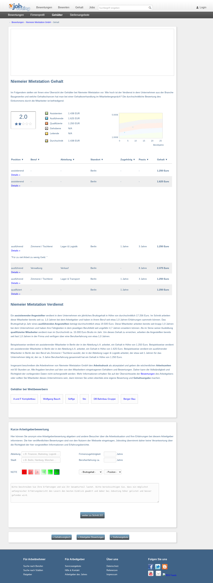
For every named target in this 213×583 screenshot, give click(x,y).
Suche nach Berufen (33, 566)
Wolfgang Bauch (51, 399)
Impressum (111, 574)
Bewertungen (44, 7)
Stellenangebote (79, 14)
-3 (24, 472)
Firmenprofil (37, 14)
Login (203, 7)
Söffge (71, 399)
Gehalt (79, 7)
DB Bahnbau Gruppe (105, 399)
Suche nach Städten (33, 570)
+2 (50, 472)
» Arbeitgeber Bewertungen (91, 537)
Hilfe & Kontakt (72, 570)
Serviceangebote (73, 566)
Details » (15, 174)
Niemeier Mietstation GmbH (38, 22)
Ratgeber (27, 574)
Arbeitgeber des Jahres (76, 574)
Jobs (92, 7)
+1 (43, 472)
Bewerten (63, 7)
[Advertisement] (92, 52)
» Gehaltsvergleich (62, 537)
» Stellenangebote (119, 537)
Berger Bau (129, 399)
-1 (37, 472)
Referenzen (111, 570)
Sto (84, 399)
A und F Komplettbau (24, 399)
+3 (56, 472)
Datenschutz (112, 566)
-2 (31, 472)
